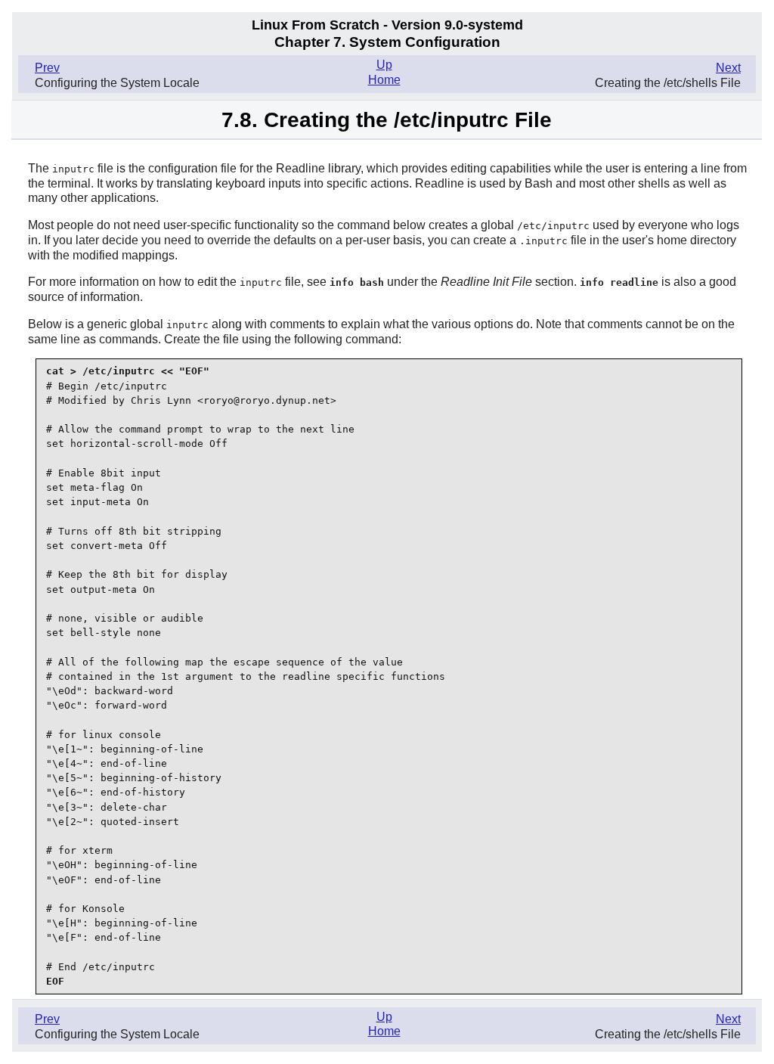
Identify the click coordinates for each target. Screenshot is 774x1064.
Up (384, 64)
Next (728, 67)
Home (384, 79)
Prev (47, 67)
